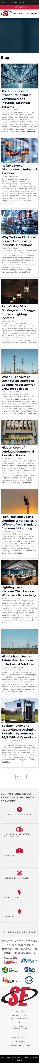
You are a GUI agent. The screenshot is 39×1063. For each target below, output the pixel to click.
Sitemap (27, 1058)
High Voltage (11, 897)
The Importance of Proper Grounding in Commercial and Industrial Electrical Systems (17, 98)
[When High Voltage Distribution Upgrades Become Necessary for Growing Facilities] (19, 374)
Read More (31, 131)
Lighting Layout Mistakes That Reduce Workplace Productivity (19, 591)
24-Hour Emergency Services (19, 815)
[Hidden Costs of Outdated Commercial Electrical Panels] (19, 444)
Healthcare (10, 856)
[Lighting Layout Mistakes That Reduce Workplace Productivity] (19, 584)
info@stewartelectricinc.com (19, 1045)
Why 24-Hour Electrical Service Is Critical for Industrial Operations (19, 241)
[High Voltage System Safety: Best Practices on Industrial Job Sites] (19, 653)
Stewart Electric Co (19, 2)
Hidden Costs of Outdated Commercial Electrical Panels (18, 451)
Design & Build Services (17, 878)
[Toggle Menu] (3, 2)
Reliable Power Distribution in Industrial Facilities (19, 169)
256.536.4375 (19, 7)
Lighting (9, 917)
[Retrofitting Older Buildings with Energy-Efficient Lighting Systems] (19, 303)
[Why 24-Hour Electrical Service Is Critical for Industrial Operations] (19, 234)
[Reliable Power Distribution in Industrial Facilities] (19, 162)
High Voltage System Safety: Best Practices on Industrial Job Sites (18, 660)
